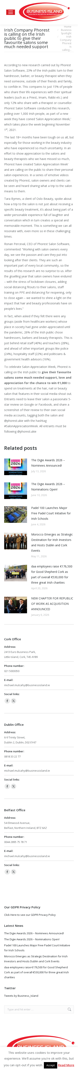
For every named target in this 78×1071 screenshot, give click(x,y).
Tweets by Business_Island (21, 996)
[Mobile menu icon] (10, 12)
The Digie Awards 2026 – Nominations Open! (48, 486)
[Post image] (15, 467)
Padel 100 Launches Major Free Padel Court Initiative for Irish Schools (51, 513)
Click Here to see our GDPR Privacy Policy (30, 915)
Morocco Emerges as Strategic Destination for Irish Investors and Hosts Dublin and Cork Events (52, 542)
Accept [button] (50, 1065)
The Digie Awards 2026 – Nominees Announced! (48, 462)
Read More (66, 1065)
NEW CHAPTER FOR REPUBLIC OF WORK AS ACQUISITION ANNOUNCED (52, 603)
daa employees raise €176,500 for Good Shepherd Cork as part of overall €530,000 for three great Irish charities (51, 574)
